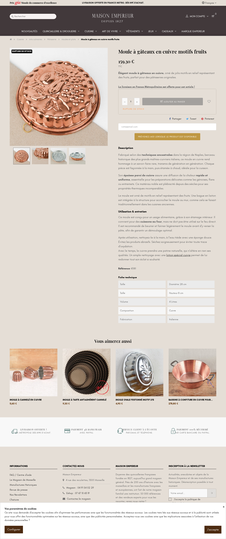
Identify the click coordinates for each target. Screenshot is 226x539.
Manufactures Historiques (23, 484)
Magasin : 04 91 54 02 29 (80, 487)
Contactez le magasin (79, 498)
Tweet (193, 118)
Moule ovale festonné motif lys (135, 399)
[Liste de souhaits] (209, 101)
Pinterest (209, 118)
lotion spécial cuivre (178, 255)
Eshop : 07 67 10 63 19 (78, 493)
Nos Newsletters (18, 494)
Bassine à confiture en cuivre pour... (191, 399)
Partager (176, 118)
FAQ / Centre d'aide (21, 474)
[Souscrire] (211, 493)
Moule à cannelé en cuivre (26, 399)
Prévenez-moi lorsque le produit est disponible (167, 136)
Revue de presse (19, 489)
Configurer (13, 529)
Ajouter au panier (174, 101)
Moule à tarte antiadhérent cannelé (84, 399)
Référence (124, 268)
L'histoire (14, 499)
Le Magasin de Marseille (23, 479)
